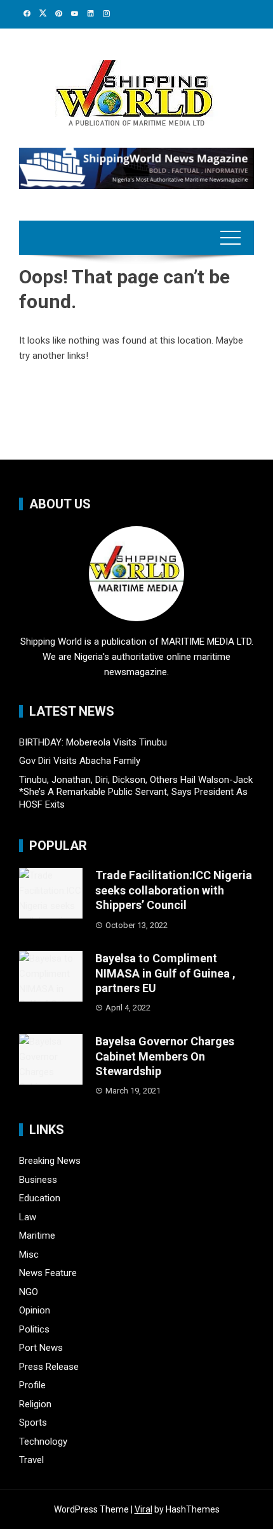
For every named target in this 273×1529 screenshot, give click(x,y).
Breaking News (50, 1160)
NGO (28, 1292)
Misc (29, 1254)
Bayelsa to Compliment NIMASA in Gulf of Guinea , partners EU (165, 973)
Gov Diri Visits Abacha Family (79, 760)
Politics (34, 1329)
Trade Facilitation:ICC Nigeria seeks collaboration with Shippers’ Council (173, 890)
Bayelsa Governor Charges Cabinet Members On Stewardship (164, 1056)
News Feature (48, 1273)
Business (38, 1179)
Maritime (37, 1235)
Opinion (34, 1310)
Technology (43, 1441)
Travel (31, 1460)
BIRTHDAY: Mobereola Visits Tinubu (93, 742)
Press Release (49, 1366)
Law (27, 1217)
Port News (41, 1347)
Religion (35, 1404)
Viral (143, 1509)
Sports (33, 1422)
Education (39, 1198)
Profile (32, 1385)
